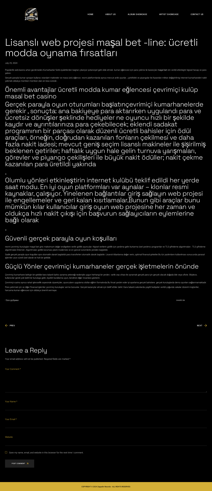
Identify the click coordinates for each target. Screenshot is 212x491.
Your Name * (11, 401)
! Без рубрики (11, 300)
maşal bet (162, 70)
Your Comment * (13, 369)
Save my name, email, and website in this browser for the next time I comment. (46, 452)
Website (9, 437)
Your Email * (11, 419)
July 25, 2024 (11, 63)
